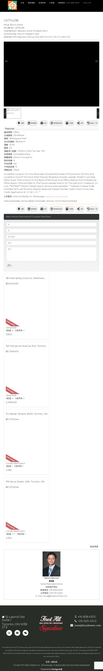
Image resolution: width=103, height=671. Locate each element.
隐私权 (54, 662)
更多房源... (94, 546)
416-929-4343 (86, 621)
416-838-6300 (86, 616)
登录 (48, 662)
